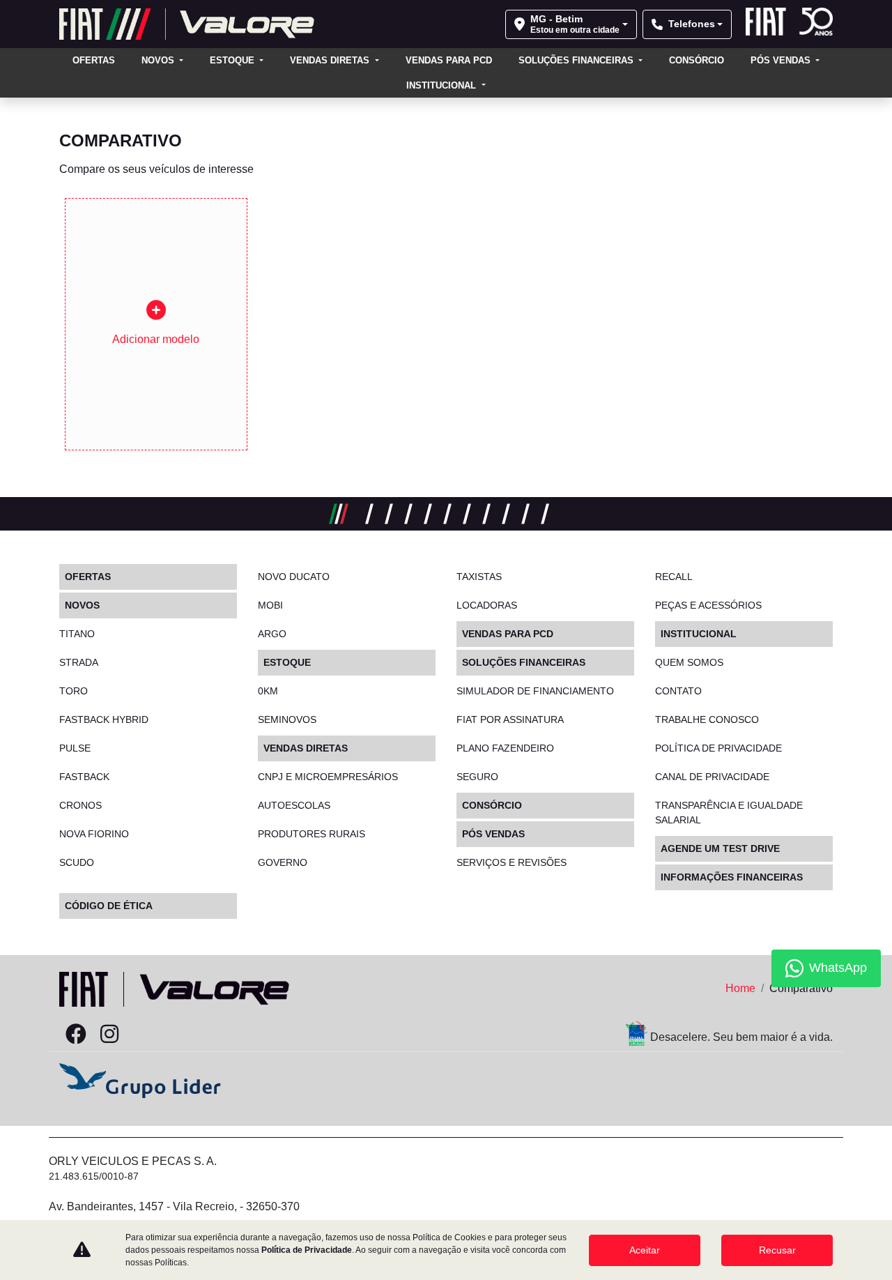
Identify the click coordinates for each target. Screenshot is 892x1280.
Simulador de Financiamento (535, 690)
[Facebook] (76, 1034)
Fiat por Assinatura (510, 719)
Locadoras (486, 605)
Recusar (777, 1250)
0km (268, 690)
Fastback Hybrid (103, 719)
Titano (77, 633)
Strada (78, 662)
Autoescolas (294, 805)
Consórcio (696, 60)
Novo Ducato (294, 576)
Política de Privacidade (306, 1250)
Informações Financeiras (732, 877)
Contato (678, 690)
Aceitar (644, 1250)
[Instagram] (109, 1034)
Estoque (233, 60)
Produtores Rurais (311, 833)
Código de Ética (109, 905)
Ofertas (93, 60)
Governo (282, 862)
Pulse (75, 748)
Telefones (691, 23)
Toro (73, 690)
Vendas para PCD (449, 60)
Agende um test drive (720, 848)
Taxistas (479, 576)
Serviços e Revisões (511, 862)
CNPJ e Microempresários (328, 776)
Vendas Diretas (331, 60)
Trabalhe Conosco (707, 719)
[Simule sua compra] (143, 1034)
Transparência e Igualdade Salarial (729, 812)
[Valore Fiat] (186, 24)
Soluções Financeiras (577, 60)
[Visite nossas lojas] (176, 1034)
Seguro (477, 776)
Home (740, 988)
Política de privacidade (718, 748)
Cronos (80, 805)
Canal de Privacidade (712, 776)
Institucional (442, 85)
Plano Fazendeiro (505, 748)
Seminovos (287, 719)
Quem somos (689, 662)
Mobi (270, 605)
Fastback (84, 776)
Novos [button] (159, 60)
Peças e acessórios (708, 605)
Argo (272, 633)
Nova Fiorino (94, 833)
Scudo (76, 862)
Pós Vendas (782, 60)
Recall (674, 576)
